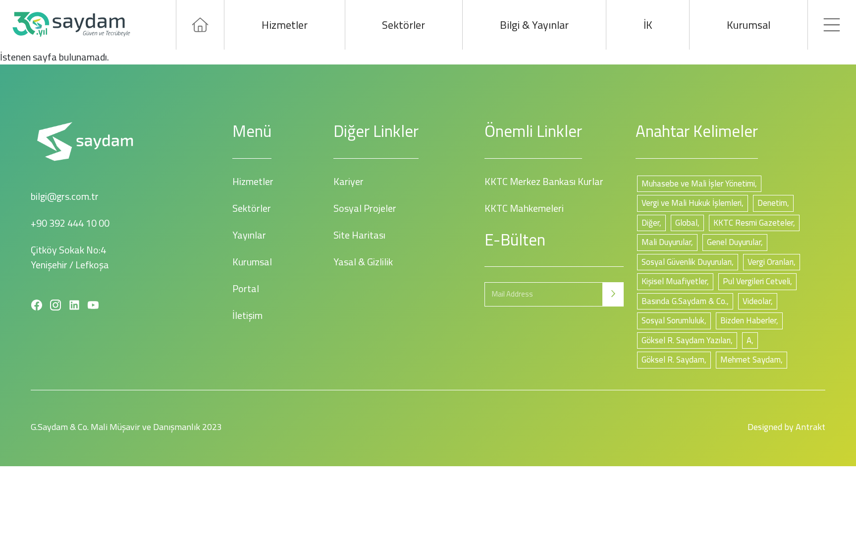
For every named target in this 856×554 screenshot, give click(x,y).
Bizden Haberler (748, 320)
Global (686, 222)
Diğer (650, 222)
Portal (245, 288)
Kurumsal (748, 24)
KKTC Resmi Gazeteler (753, 222)
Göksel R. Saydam (673, 359)
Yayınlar (249, 235)
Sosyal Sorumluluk (673, 320)
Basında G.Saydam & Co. (684, 301)
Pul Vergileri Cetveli (756, 281)
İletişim (247, 315)
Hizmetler (285, 24)
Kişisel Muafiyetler (674, 281)
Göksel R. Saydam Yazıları (686, 340)
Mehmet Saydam (750, 359)
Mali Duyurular (666, 242)
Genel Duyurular (734, 242)
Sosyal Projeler (364, 208)
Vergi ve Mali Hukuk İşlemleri (692, 202)
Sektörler (403, 24)
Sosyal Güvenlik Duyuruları (687, 261)
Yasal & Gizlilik (363, 261)
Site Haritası (359, 235)
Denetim (772, 202)
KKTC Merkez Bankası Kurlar (543, 181)
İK (647, 24)
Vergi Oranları (771, 261)
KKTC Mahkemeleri (524, 208)
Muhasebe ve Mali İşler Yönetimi (698, 183)
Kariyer (348, 181)
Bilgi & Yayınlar (534, 24)
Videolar (757, 301)
